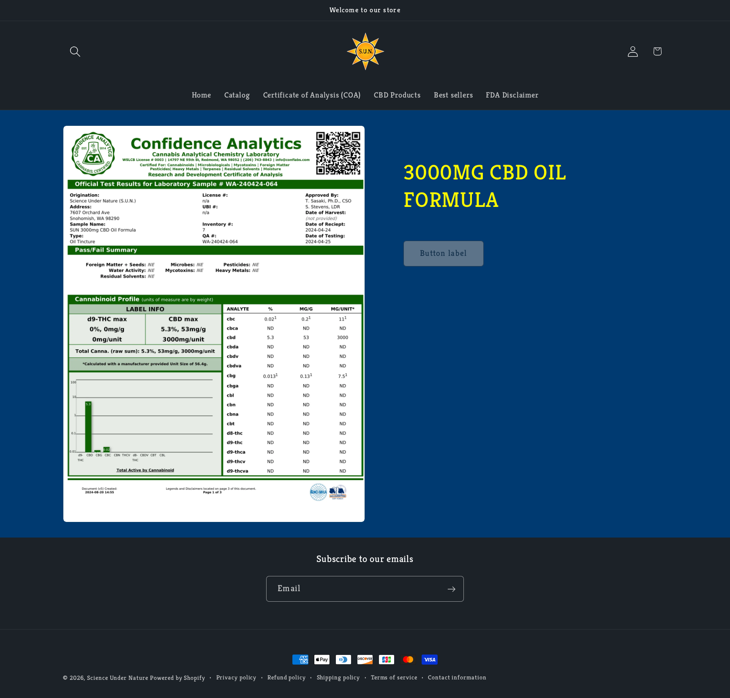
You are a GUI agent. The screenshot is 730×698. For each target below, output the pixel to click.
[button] (75, 51)
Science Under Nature (117, 678)
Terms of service (394, 677)
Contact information (457, 677)
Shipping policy (338, 677)
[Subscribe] (451, 589)
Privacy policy (236, 677)
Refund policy (286, 677)
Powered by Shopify (177, 678)
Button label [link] (443, 253)
